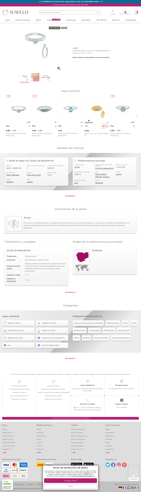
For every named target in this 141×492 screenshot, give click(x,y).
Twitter (108, 465)
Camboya (99, 183)
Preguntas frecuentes (19, 399)
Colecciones (71, 20)
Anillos (38, 20)
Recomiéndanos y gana (53, 396)
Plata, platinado (12, 175)
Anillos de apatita (77, 446)
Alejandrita (109, 436)
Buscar (98, 12)
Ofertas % (116, 20)
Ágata (39, 429)
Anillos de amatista (78, 439)
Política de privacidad (16, 485)
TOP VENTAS (101, 20)
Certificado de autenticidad (19, 389)
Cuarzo (39, 443)
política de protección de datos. (82, 476)
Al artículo (69, 196)
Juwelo (30, 182)
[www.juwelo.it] (137, 488)
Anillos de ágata (77, 433)
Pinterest (124, 465)
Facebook (113, 465)
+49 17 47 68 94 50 (83, 408)
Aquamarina (41, 436)
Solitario (9, 182)
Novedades (86, 20)
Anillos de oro (7, 433)
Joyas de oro (6, 449)
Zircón (77, 167)
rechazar (87, 473)
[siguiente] (136, 116)
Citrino (39, 439)
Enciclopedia (131, 20)
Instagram (119, 465)
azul (76, 183)
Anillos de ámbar (77, 443)
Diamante (40, 449)
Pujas (53, 20)
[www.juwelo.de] (120, 488)
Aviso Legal (40, 485)
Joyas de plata (94, 330)
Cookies (30, 485)
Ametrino (109, 446)
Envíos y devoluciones (19, 386)
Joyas (7, 20)
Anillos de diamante (78, 429)
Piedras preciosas (113, 323)
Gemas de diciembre (101, 338)
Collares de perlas (8, 443)
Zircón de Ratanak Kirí (104, 168)
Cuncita (39, 446)
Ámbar (108, 443)
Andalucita (109, 449)
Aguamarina (110, 433)
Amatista (40, 433)
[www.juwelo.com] (132, 488)
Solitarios (86, 338)
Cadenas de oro (7, 439)
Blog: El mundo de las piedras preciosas (52, 393)
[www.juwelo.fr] (124, 488)
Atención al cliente (19, 393)
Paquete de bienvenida (53, 399)
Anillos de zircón (124, 330)
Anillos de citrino (77, 449)
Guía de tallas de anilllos (19, 396)
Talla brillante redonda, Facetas (102, 175)
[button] (112, 12)
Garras (118, 174)
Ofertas (76, 338)
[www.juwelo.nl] (128, 488)
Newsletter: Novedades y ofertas (53, 389)
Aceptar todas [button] (70, 481)
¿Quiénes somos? (53, 386)
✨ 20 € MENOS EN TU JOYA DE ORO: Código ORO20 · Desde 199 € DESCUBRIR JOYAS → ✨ (70, 2)
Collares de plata (8, 446)
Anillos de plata (108, 330)
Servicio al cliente (87, 404)
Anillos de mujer (79, 330)
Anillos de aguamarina (79, 436)
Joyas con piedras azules (121, 338)
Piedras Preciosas (23, 20)
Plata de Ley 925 (34, 175)
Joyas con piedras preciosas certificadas (88, 323)
